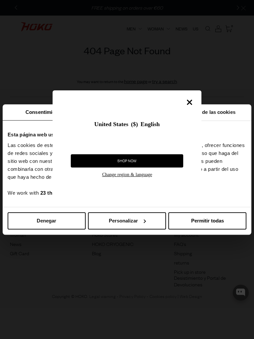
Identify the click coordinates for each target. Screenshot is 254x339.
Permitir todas (207, 220)
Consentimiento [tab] (44, 112)
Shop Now (127, 161)
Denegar (46, 220)
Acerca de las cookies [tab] (210, 112)
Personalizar (123, 220)
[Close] (189, 102)
